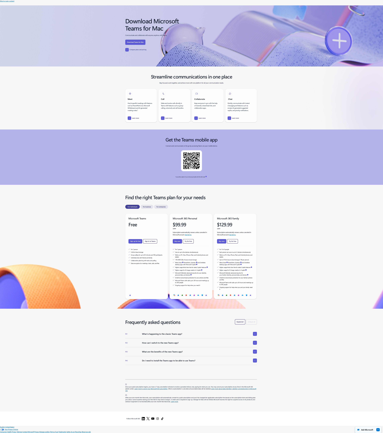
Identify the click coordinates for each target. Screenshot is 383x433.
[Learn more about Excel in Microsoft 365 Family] (227, 262)
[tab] (132, 207)
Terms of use (54, 432)
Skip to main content (7, 1)
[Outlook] (190, 295)
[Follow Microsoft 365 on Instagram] (157, 418)
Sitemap (19, 432)
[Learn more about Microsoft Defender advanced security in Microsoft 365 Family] (247, 274)
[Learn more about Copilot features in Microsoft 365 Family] (251, 267)
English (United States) (7, 427)
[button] (368, 429)
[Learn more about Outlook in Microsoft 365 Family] (240, 262)
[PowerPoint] (186, 295)
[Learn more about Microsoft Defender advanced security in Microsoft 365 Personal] (191, 274)
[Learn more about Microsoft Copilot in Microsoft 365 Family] (241, 264)
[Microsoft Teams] (130, 295)
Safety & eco (71, 432)
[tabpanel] (191, 256)
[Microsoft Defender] (202, 295)
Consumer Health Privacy (8, 432)
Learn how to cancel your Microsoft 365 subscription (151, 389)
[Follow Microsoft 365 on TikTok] (162, 418)
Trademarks (62, 432)
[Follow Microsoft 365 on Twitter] (148, 418)
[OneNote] (194, 295)
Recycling (78, 432)
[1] (126, 384)
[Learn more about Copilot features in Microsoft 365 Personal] (207, 267)
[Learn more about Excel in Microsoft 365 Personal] (182, 262)
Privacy (36, 432)
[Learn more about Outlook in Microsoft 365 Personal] (196, 262)
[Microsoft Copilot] (174, 295)
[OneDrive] (198, 295)
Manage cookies (44, 432)
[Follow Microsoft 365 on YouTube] (152, 418)
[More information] (206, 176)
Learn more (174, 402)
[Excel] (182, 295)
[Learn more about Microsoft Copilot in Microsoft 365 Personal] (196, 264)
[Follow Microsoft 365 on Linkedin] (143, 418)
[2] (126, 395)
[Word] (178, 295)
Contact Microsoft (28, 432)
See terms (188, 235)
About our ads (86, 432)
